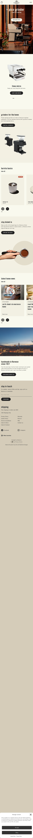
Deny (17, 832)
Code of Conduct (5, 425)
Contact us (20, 422)
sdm (16, 444)
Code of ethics (5, 422)
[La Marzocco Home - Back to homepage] (16, 2)
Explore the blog (8, 232)
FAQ (19, 420)
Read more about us (8, 374)
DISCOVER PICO (16, 19)
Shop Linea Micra (16, 93)
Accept (17, 827)
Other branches (7, 435)
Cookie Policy (13, 836)
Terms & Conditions (6, 420)
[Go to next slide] (7, 208)
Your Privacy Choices (17, 441)
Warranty (20, 416)
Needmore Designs (23, 444)
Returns (20, 418)
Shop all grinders (8, 125)
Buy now (20, 176)
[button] (30, 814)
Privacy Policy (19, 836)
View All (3, 281)
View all (3, 171)
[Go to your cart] (2, 2)
